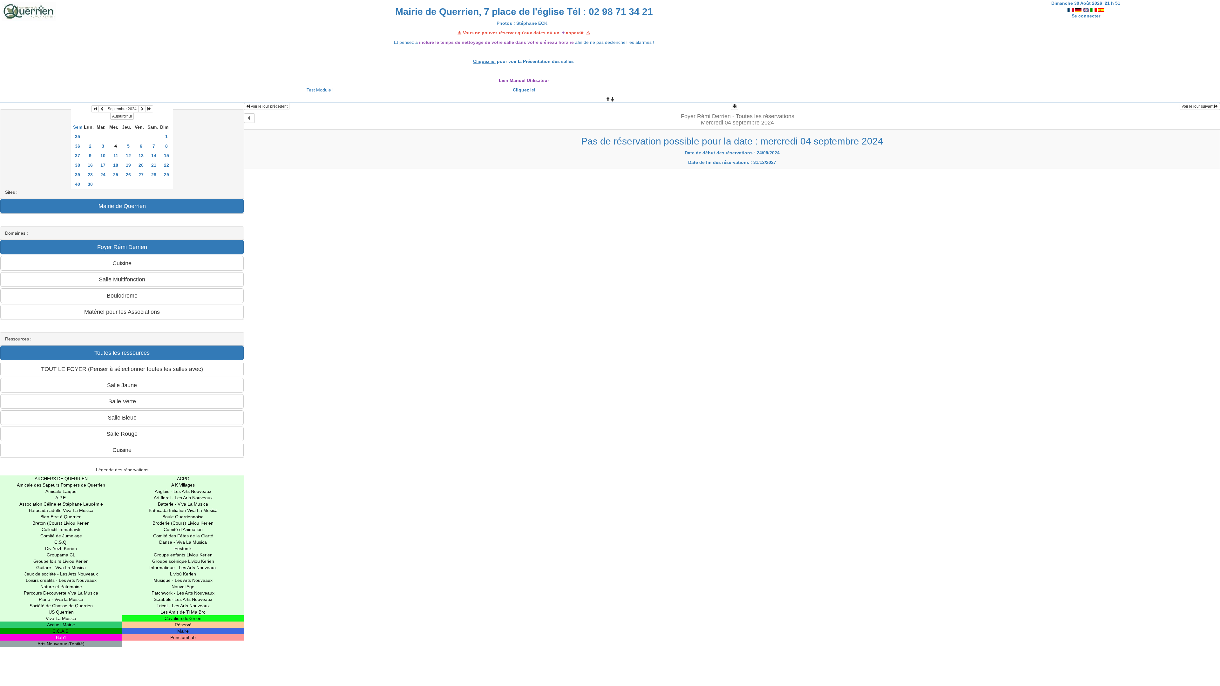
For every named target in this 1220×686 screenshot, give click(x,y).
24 (102, 174)
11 (115, 155)
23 (90, 174)
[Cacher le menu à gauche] (249, 118)
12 (128, 155)
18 (115, 165)
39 (77, 174)
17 (102, 165)
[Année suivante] (149, 108)
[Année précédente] (95, 108)
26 (128, 174)
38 (77, 165)
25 (115, 174)
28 (153, 174)
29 (166, 174)
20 (141, 165)
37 (77, 155)
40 (77, 184)
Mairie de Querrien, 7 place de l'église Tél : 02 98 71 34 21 (524, 11)
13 (141, 155)
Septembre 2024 (122, 109)
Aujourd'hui (122, 116)
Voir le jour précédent (269, 106)
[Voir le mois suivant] (142, 108)
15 (166, 155)
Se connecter (1086, 15)
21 (153, 165)
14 (153, 155)
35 (77, 136)
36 (77, 146)
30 (90, 184)
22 (166, 165)
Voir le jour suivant (1198, 106)
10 (102, 155)
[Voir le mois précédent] (102, 108)
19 (128, 165)
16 (90, 165)
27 (141, 174)
